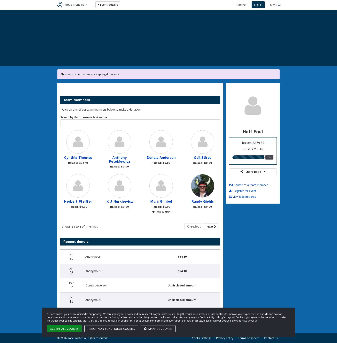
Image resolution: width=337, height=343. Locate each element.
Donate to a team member (250, 185)
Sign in (258, 4)
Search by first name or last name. (84, 117)
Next (210, 226)
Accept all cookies (64, 329)
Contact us (271, 338)
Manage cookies (159, 329)
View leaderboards (244, 197)
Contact (242, 5)
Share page (253, 172)
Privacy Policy (224, 338)
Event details (108, 4)
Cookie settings (201, 338)
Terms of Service (248, 338)
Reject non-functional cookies (111, 329)
